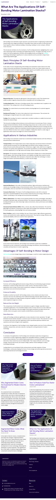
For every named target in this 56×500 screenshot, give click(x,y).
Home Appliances (33, 470)
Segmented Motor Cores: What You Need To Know (12, 430)
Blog (30, 483)
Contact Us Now (28, 354)
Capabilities (45, 2)
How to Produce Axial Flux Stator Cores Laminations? (42, 384)
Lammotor (5, 458)
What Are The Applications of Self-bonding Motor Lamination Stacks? (41, 431)
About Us (32, 2)
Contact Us (52, 2)
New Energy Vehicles (33, 461)
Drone (30, 467)
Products (37, 2)
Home (27, 2)
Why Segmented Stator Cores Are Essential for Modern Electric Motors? (13, 385)
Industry (31, 464)
